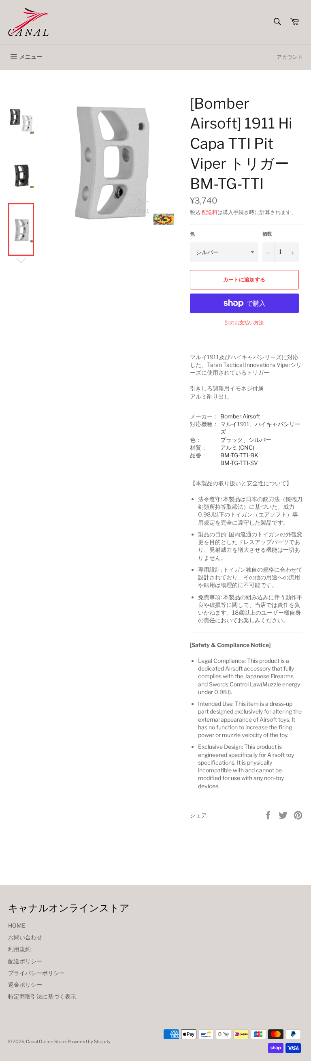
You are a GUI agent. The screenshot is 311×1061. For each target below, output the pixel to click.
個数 (267, 234)
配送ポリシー (25, 961)
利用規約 (19, 948)
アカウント (290, 57)
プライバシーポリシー (36, 972)
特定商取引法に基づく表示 (42, 996)
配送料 (209, 212)
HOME (17, 925)
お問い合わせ (25, 937)
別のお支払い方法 (244, 322)
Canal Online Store (46, 1041)
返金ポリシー (25, 984)
